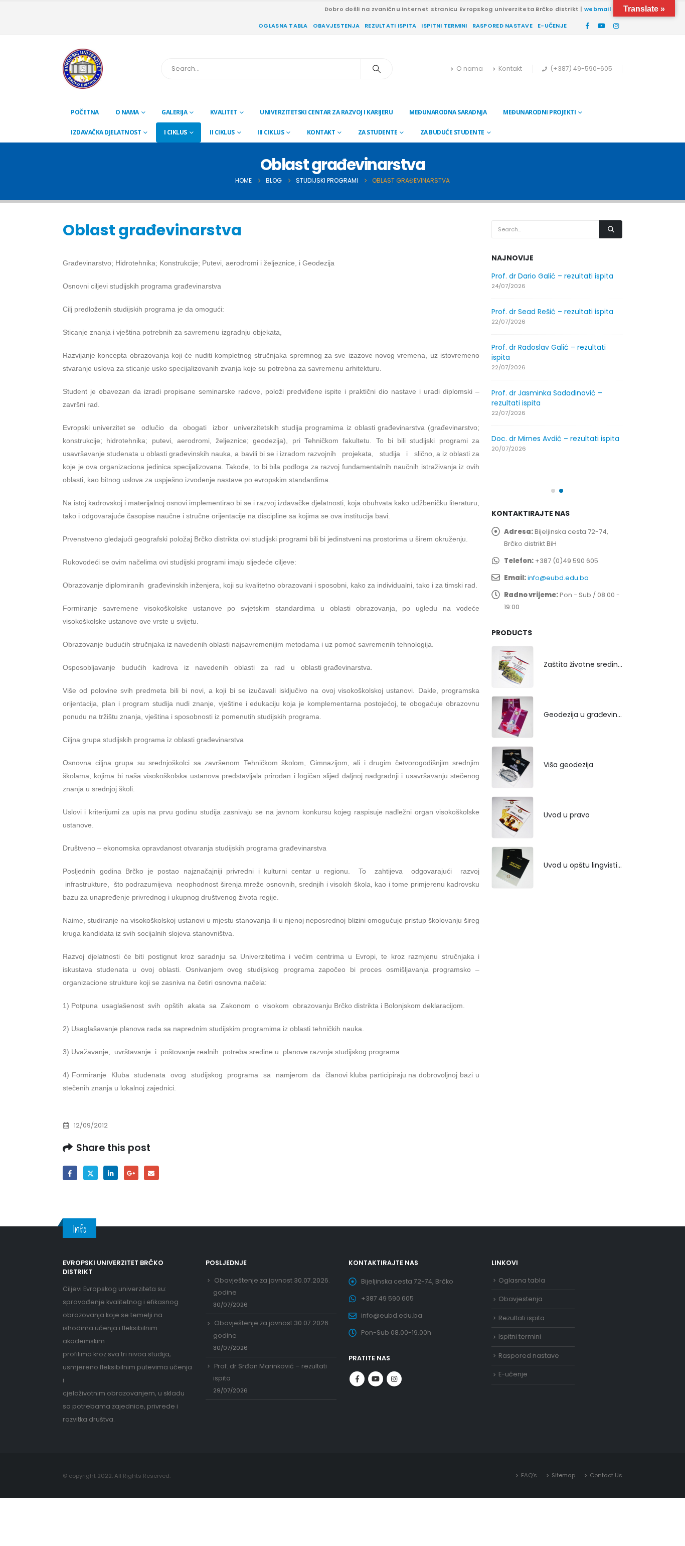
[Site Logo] (83, 69)
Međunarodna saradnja (447, 112)
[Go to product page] (512, 667)
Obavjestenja (336, 26)
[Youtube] (601, 25)
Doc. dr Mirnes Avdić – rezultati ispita (555, 439)
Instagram (394, 1378)
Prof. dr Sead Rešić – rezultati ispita (552, 312)
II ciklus (222, 132)
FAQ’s (529, 1475)
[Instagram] (615, 25)
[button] (553, 490)
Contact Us (606, 1475)
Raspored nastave (502, 26)
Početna (85, 112)
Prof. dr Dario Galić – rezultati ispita (552, 276)
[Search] (376, 69)
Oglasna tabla (283, 26)
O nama (469, 68)
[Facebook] (587, 25)
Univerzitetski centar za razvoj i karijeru (326, 112)
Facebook (70, 1173)
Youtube (375, 1378)
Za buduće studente (452, 132)
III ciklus (270, 132)
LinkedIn (110, 1173)
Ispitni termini (444, 26)
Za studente (378, 132)
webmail (597, 9)
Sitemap (563, 1475)
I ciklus (175, 132)
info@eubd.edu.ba (558, 578)
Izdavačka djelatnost (106, 132)
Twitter (90, 1173)
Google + (131, 1173)
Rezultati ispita (390, 26)
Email (151, 1173)
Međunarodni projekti (539, 112)
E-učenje (552, 26)
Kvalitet (223, 112)
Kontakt (510, 68)
